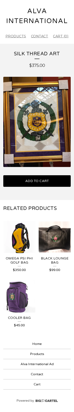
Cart (37, 384)
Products (16, 36)
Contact (39, 36)
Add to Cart (37, 181)
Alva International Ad (37, 364)
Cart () (60, 36)
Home (37, 344)
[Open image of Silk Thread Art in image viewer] (37, 122)
